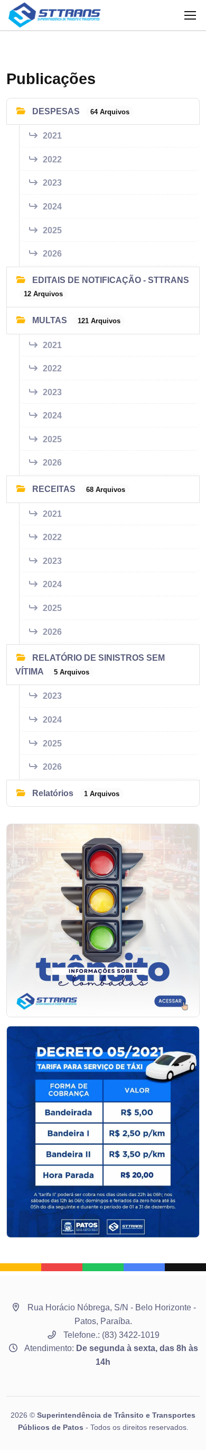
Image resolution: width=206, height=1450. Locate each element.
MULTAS (75, 320)
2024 (52, 206)
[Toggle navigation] (190, 15)
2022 (52, 159)
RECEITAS (77, 489)
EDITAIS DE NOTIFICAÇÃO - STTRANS (106, 287)
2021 (52, 135)
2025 (52, 230)
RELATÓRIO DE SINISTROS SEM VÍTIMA (90, 664)
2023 (52, 182)
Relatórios (74, 793)
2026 (52, 253)
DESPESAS (79, 111)
